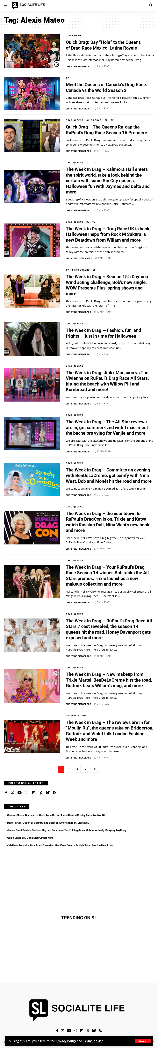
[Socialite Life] (29, 5)
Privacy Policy (66, 1041)
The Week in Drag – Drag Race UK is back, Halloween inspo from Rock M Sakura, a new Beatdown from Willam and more (108, 234)
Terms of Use (93, 1041)
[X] (12, 793)
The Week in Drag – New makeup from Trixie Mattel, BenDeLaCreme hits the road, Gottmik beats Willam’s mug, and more (109, 680)
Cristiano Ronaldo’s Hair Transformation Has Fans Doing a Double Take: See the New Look (60, 845)
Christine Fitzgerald (78, 66)
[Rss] (54, 793)
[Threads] (40, 793)
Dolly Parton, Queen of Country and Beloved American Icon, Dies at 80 (48, 822)
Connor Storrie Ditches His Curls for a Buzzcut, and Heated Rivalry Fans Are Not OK (56, 815)
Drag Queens (74, 120)
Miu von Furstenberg (79, 258)
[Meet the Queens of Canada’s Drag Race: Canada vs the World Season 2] (32, 93)
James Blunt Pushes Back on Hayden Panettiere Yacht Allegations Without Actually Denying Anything (66, 830)
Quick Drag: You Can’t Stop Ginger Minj (30, 837)
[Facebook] (6, 793)
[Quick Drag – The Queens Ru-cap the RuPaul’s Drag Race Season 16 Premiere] (32, 135)
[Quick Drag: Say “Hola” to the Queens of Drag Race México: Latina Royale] (32, 51)
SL (106, 120)
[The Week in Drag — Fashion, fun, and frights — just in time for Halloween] (32, 339)
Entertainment (76, 715)
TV (67, 78)
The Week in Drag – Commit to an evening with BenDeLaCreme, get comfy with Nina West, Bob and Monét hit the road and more (109, 475)
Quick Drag (73, 35)
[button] (143, 1041)
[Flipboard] (33, 793)
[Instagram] (26, 793)
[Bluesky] (47, 793)
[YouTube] (19, 793)
